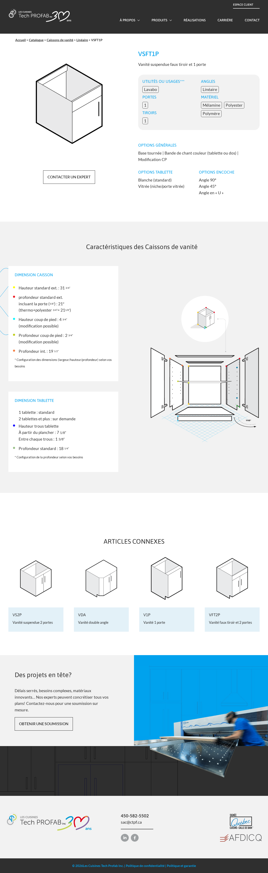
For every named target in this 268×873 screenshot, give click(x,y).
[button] (137, 20)
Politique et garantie (181, 866)
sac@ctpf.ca (131, 821)
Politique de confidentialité (145, 866)
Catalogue (36, 40)
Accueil (20, 40)
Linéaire (82, 40)
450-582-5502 (135, 815)
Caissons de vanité (60, 40)
